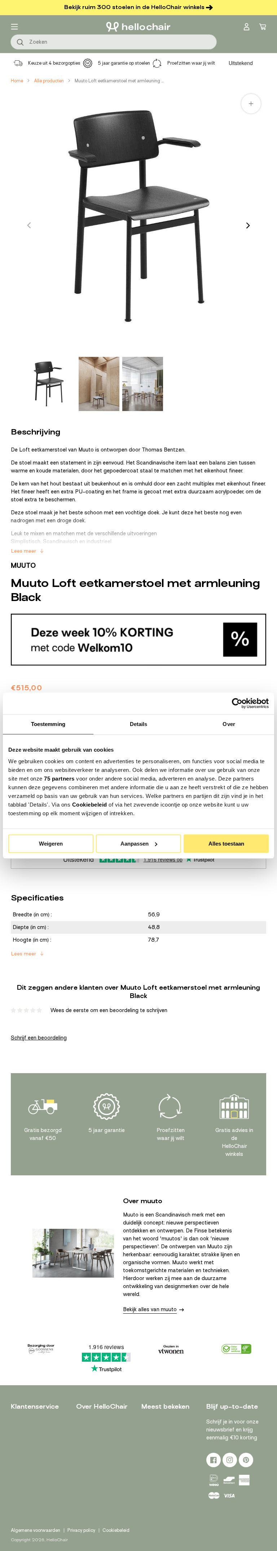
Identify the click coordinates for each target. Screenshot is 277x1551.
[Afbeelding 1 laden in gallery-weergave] (49, 384)
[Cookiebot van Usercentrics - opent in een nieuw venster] (237, 703)
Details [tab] (139, 724)
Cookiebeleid (89, 805)
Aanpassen (134, 844)
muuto (23, 565)
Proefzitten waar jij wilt (191, 63)
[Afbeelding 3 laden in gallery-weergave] (142, 384)
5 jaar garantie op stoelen (124, 63)
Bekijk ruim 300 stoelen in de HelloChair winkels (134, 7)
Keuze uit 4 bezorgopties (54, 63)
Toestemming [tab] (48, 724)
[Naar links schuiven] (29, 225)
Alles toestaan (226, 844)
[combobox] (113, 42)
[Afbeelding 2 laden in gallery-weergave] (99, 384)
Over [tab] (229, 724)
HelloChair (57, 1539)
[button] (14, 27)
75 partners (59, 779)
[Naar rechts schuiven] (248, 225)
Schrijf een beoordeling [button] (39, 1038)
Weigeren (51, 844)
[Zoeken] (20, 43)
